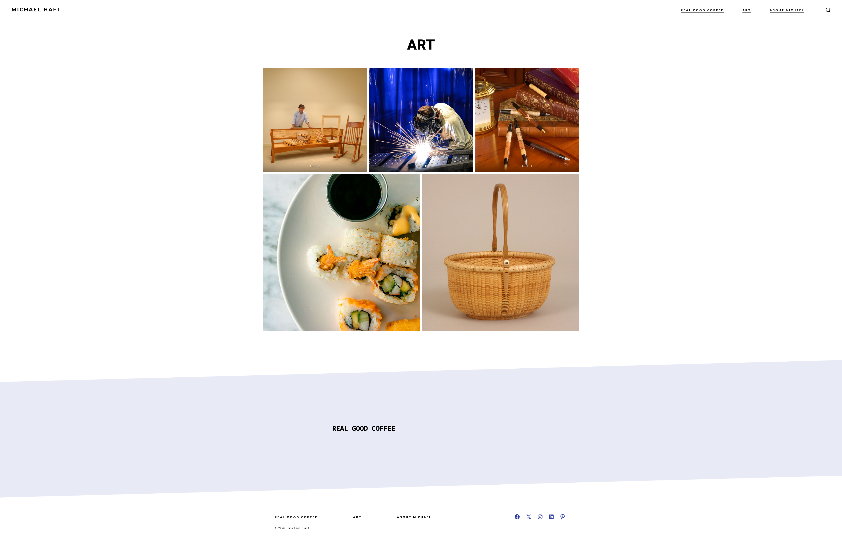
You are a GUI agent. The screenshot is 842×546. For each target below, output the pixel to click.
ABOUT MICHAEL (787, 10)
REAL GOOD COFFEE (702, 10)
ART (746, 10)
